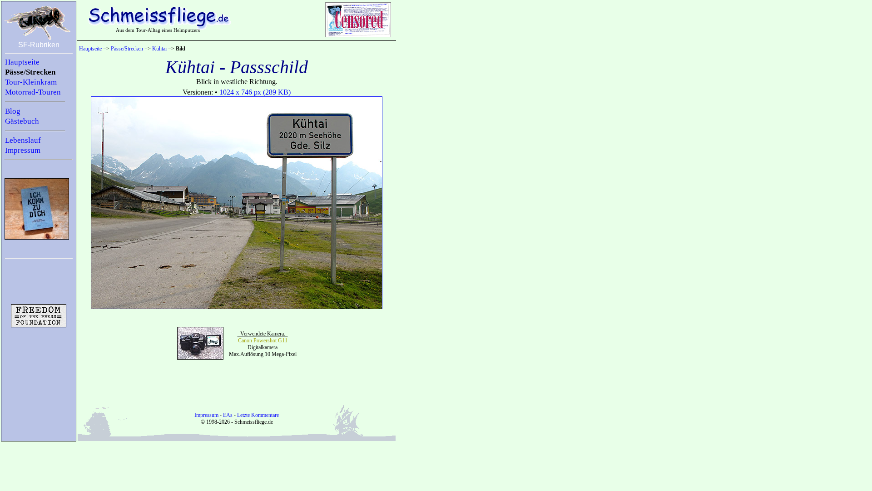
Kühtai (159, 48)
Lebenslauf (23, 140)
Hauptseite (22, 62)
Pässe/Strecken (30, 72)
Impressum (22, 150)
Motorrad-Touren (33, 92)
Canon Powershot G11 (262, 340)
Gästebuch (22, 121)
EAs (228, 415)
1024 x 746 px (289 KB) (255, 92)
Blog (12, 111)
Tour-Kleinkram (31, 82)
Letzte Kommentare (258, 415)
